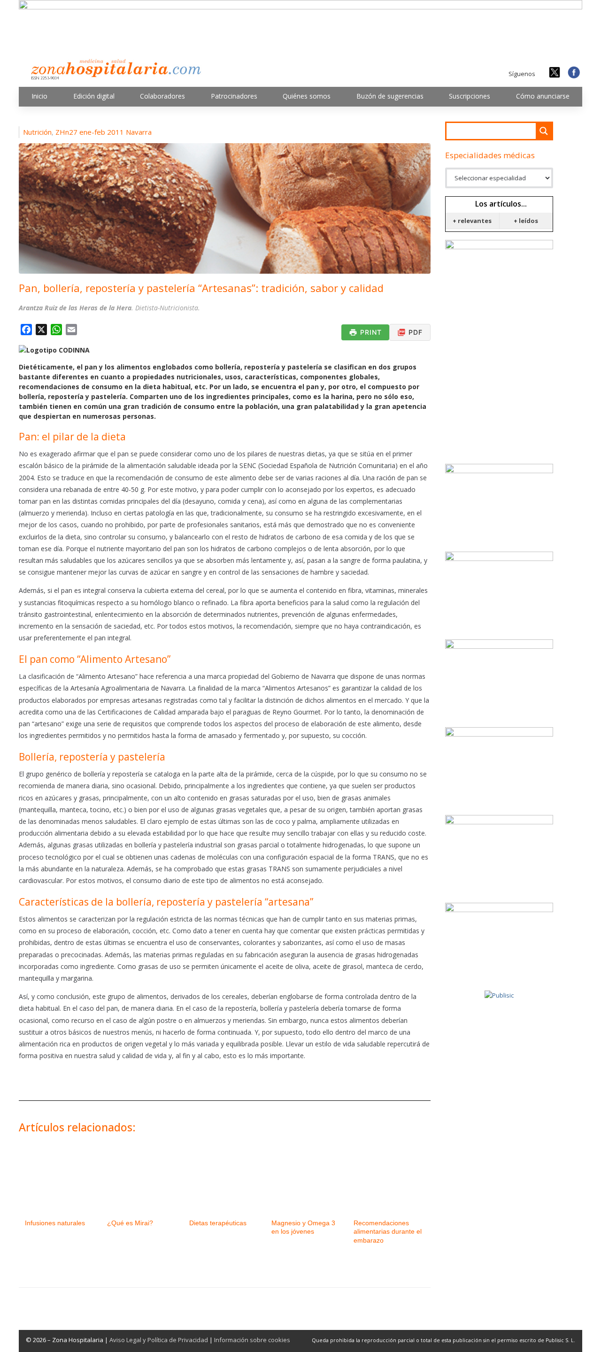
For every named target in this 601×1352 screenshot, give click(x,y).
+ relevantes (472, 220)
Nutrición (37, 132)
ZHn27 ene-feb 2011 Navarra (103, 132)
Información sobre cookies (252, 1340)
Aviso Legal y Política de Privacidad (158, 1340)
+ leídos (526, 220)
